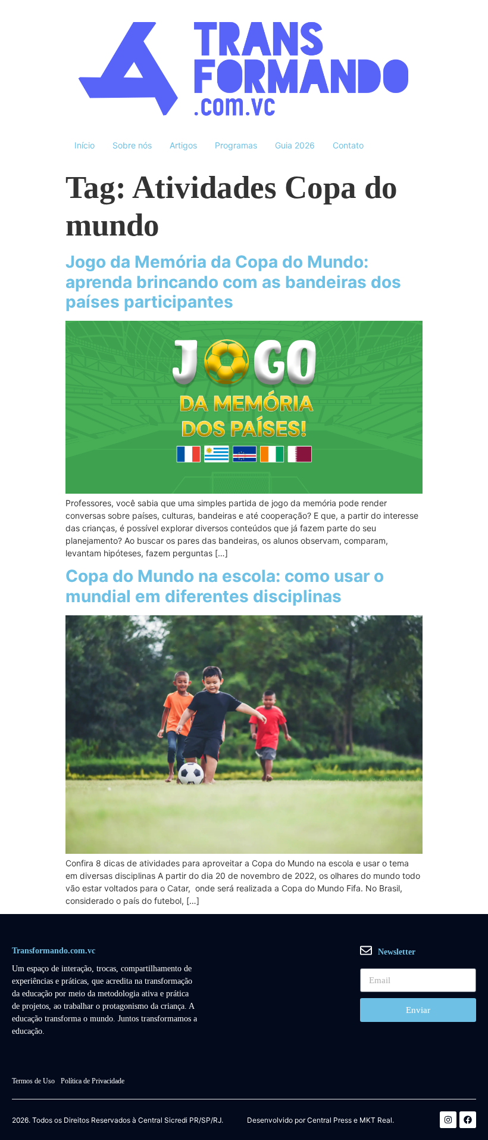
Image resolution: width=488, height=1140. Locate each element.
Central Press (329, 1120)
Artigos (183, 145)
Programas (236, 145)
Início (84, 145)
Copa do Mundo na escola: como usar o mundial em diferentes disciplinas (224, 586)
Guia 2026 (295, 145)
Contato (348, 145)
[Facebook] (467, 1119)
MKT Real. (376, 1120)
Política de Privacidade (92, 1081)
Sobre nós (132, 145)
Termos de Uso (33, 1081)
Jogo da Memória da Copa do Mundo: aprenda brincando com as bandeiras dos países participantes (233, 282)
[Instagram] (448, 1119)
